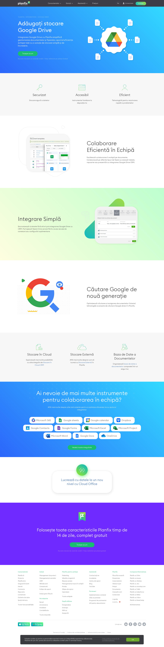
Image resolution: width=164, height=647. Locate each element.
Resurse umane (67, 581)
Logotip (115, 599)
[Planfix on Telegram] (144, 624)
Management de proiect (47, 575)
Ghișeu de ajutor (67, 589)
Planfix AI (21, 575)
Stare (109, 632)
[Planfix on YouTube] (140, 624)
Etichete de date (24, 597)
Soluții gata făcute (45, 594)
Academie (92, 578)
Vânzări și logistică (68, 578)
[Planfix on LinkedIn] (126, 624)
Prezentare (116, 578)
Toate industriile (44, 615)
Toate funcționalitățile (26, 605)
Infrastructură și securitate (96, 632)
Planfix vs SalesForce (137, 592)
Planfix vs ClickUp (136, 581)
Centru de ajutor (95, 581)
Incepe (141, 3)
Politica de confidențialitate (76, 632)
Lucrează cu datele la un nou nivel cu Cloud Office (82, 482)
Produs (64, 586)
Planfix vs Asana (135, 578)
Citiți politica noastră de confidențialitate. (110, 639)
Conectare (116, 595)
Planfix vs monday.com (137, 586)
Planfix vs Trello (135, 589)
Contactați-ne (94, 575)
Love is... (115, 602)
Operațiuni (65, 592)
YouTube (92, 586)
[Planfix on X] (135, 624)
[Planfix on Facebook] (130, 624)
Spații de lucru (23, 600)
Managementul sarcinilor (47, 578)
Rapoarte (21, 592)
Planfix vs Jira (134, 584)
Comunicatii (43, 586)
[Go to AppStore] (24, 624)
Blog (90, 584)
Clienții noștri (116, 584)
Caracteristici (117, 581)
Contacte (21, 589)
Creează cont (117, 592)
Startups (65, 608)
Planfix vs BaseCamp (137, 600)
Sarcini (20, 586)
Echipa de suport (45, 589)
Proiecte (21, 578)
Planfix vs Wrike (135, 595)
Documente (116, 589)
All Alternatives (135, 605)
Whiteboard (43, 584)
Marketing (65, 575)
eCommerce (43, 605)
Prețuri (114, 586)
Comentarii (21, 595)
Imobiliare (42, 608)
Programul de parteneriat (97, 600)
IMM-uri (64, 610)
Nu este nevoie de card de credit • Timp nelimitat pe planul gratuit (82, 551)
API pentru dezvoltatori (97, 603)
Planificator (22, 581)
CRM (41, 581)
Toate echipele (67, 596)
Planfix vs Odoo (135, 597)
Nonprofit (65, 613)
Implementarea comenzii (97, 595)
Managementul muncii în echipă (72, 584)
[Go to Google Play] (37, 624)
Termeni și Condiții (59, 632)
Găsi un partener (94, 598)
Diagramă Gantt (23, 584)
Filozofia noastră (118, 575)
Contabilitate (44, 610)
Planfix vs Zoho (135, 575)
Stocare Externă (85, 362)
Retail (41, 602)
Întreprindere (66, 605)
